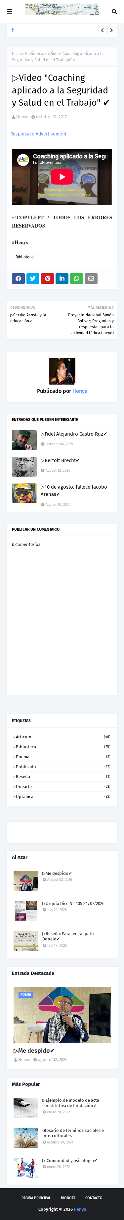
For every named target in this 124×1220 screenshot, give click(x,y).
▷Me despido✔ (57, 873)
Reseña (63, 776)
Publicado (63, 766)
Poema (63, 756)
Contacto (94, 1198)
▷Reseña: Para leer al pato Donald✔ (52, 34)
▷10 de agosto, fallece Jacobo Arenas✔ (74, 491)
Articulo (63, 736)
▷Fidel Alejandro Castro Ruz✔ (74, 434)
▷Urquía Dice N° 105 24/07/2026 (73, 903)
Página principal (36, 1198)
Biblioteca (34, 53)
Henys (22, 116)
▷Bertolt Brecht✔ (60, 460)
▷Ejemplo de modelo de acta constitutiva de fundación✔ (70, 1103)
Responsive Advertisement (38, 134)
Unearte (63, 786)
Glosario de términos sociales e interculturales (73, 1133)
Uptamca (63, 796)
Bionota (68, 1198)
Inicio (17, 53)
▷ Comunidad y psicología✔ (70, 1160)
